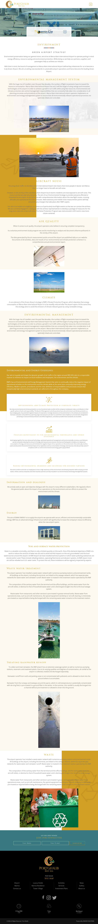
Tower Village (38, 888)
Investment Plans (61, 888)
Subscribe (77, 843)
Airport (17, 883)
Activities (61, 883)
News (82, 883)
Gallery (81, 886)
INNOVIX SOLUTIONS (88, 921)
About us (81, 888)
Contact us (17, 888)
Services (61, 886)
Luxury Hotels (38, 883)
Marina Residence (38, 886)
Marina (17, 886)
